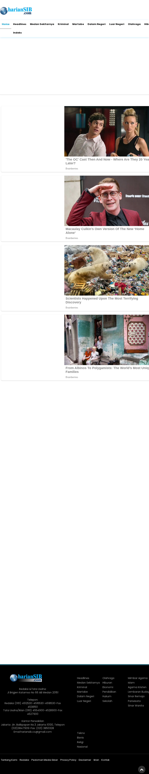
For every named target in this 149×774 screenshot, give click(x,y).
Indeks (17, 32)
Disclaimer (85, 760)
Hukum (106, 696)
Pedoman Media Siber (44, 760)
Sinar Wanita (136, 705)
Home (5, 24)
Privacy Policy (68, 760)
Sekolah (107, 701)
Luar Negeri (116, 24)
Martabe (78, 24)
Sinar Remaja (136, 696)
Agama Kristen (137, 687)
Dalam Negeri (97, 24)
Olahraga (134, 24)
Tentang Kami (9, 760)
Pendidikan (109, 692)
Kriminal (63, 24)
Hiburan (107, 682)
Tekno (81, 733)
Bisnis (80, 737)
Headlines (19, 24)
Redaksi (24, 760)
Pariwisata (134, 701)
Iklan (96, 760)
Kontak (105, 760)
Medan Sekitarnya (42, 24)
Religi (80, 742)
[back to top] (141, 769)
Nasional (82, 747)
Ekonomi (107, 687)
